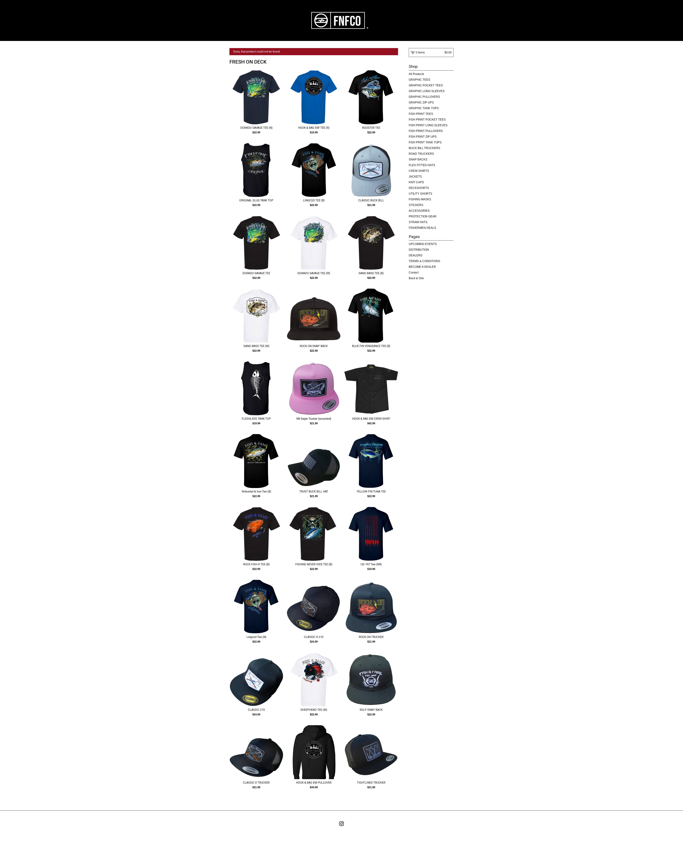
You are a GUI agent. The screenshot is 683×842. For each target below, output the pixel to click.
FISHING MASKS (420, 199)
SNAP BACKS (418, 159)
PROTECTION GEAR (422, 216)
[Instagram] (341, 823)
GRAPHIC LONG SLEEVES (427, 91)
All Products (416, 73)
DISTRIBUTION (419, 249)
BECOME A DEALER (422, 266)
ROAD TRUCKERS (421, 153)
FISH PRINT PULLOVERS (426, 130)
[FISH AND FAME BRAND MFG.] (341, 20)
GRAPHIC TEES (419, 79)
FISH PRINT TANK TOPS (425, 142)
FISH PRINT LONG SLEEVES (428, 125)
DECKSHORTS (419, 187)
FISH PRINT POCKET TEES (427, 119)
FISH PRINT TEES (421, 113)
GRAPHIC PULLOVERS (424, 96)
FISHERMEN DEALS (422, 227)
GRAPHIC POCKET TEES (426, 85)
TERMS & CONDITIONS (424, 261)
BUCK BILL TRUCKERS (424, 148)
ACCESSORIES (419, 210)
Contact (414, 272)
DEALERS (415, 255)
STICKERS (416, 205)
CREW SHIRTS (419, 170)
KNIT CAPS (416, 182)
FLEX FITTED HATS (422, 165)
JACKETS (415, 176)
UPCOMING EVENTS (423, 244)
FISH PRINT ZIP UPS (423, 136)
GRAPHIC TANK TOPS (424, 108)
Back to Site (416, 278)
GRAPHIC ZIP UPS (421, 102)
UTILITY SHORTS (420, 193)
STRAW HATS (418, 222)
